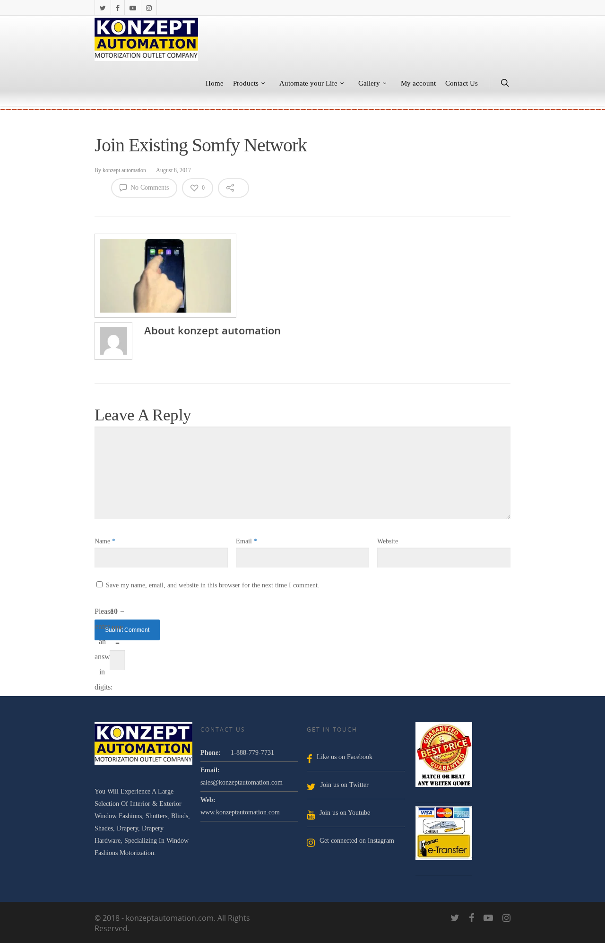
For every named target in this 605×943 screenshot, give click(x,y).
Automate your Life (308, 83)
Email (246, 541)
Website (387, 541)
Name (105, 541)
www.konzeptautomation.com (240, 812)
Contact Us (461, 83)
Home (215, 83)
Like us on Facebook (344, 756)
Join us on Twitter (344, 784)
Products (246, 83)
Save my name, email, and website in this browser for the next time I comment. (213, 585)
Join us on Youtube (345, 812)
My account (418, 83)
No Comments (149, 187)
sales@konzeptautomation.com (241, 782)
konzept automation (124, 170)
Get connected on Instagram (357, 840)
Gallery (369, 83)
